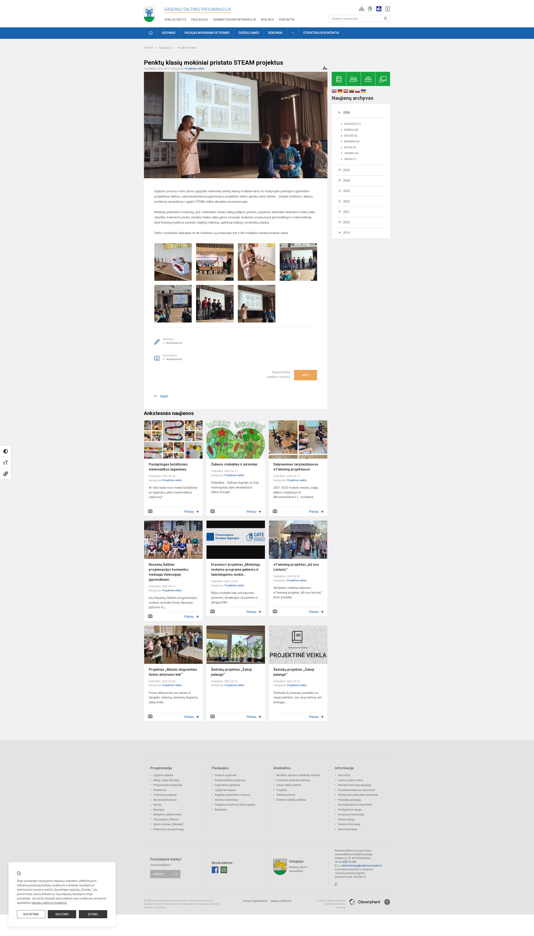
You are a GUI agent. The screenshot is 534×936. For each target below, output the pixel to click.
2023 (346, 191)
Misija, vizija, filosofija (166, 780)
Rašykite (158, 874)
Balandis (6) (352, 141)
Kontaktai (287, 19)
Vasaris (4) (351, 153)
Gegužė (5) (350, 135)
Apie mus (267, 19)
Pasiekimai (159, 790)
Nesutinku (62, 914)
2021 (346, 212)
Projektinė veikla (187, 47)
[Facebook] (215, 869)
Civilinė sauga (346, 819)
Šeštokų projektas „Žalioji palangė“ (231, 672)
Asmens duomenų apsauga (354, 785)
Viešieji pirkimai (285, 794)
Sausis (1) (350, 159)
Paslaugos (199, 19)
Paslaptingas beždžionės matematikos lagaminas (168, 466)
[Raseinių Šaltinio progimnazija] (149, 13)
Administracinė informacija (234, 19)
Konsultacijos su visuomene (355, 804)
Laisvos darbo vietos (350, 780)
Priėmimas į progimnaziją (168, 829)
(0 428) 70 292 (347, 861)
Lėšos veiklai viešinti (288, 785)
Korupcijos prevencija (351, 814)
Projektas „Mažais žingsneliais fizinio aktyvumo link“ (173, 672)
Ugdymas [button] (168, 32)
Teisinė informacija (349, 824)
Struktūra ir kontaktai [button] (321, 32)
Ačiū (305, 375)
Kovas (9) (350, 147)
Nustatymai (31, 914)
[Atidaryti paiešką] (385, 18)
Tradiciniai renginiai (164, 794)
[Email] (223, 869)
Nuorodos (344, 775)
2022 (346, 201)
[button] (361, 8)
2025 (346, 170)
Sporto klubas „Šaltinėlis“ (168, 824)
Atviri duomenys (347, 829)
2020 (346, 222)
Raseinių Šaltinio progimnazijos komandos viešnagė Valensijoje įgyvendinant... (169, 572)
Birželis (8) (351, 129)
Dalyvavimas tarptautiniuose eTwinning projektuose (295, 466)
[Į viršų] (387, 902)
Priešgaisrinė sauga (349, 809)
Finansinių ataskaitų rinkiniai (293, 780)
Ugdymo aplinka (163, 775)
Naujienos (165, 47)
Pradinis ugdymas (225, 775)
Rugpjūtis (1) (352, 124)
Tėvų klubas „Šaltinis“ (166, 819)
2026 (346, 112)
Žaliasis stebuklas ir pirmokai (234, 464)
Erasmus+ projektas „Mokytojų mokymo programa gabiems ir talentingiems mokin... (235, 570)
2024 (346, 180)
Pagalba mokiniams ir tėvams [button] (206, 32)
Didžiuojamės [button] (248, 32)
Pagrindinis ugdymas (227, 785)
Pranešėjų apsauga (349, 799)
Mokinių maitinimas (226, 799)
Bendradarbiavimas (165, 799)
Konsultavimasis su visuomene (356, 790)
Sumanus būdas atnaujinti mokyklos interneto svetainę (331, 904)
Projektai (281, 790)
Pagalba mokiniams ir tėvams (232, 794)
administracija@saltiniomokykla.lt (361, 865)
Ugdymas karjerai (225, 790)
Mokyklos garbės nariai (167, 814)
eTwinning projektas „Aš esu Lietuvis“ (296, 567)
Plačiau (189, 511)
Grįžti (164, 396)
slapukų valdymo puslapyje (49, 902)
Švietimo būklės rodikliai (291, 799)
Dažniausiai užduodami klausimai (358, 794)
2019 (346, 232)
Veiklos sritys (175, 19)
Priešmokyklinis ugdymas (230, 780)
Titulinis (149, 47)
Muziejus (158, 809)
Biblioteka (221, 809)
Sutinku (93, 914)
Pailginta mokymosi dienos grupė (235, 804)
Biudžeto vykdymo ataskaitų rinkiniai (298, 775)
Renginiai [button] (275, 32)
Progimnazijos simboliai (167, 785)
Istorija (157, 804)
